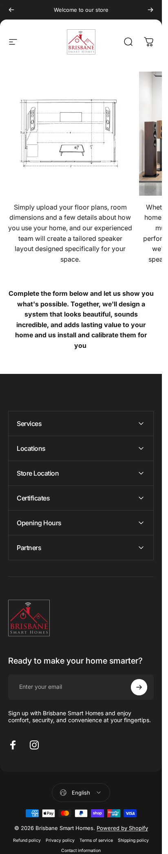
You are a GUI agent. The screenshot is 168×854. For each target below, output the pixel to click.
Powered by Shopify (122, 828)
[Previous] (11, 10)
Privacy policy (60, 840)
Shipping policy (133, 840)
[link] (70, 134)
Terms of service (96, 840)
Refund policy (27, 840)
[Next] (150, 10)
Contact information (81, 850)
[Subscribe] (139, 687)
